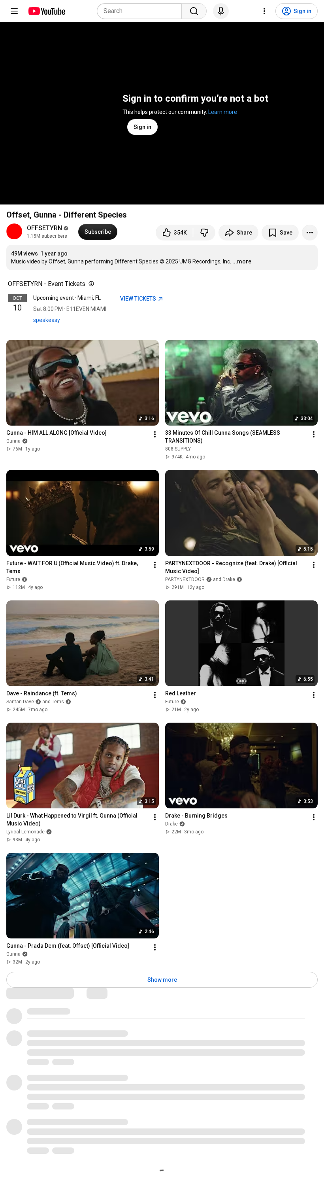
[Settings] (264, 11)
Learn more (222, 112)
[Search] (194, 11)
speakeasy (46, 320)
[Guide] (14, 11)
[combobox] (142, 11)
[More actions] (310, 232)
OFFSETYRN (44, 228)
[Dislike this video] (204, 232)
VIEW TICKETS (138, 298)
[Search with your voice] (221, 11)
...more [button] (241, 261)
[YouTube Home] (46, 11)
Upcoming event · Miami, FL (67, 298)
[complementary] (89, 284)
